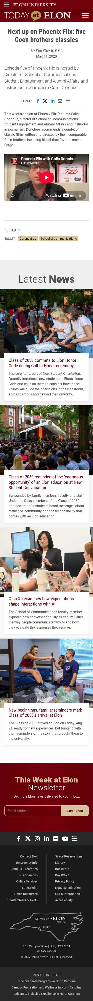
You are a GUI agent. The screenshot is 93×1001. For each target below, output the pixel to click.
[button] (6, 4)
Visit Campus (28, 875)
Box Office (62, 875)
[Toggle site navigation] (85, 15)
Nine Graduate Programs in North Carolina (47, 981)
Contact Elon (29, 856)
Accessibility (64, 900)
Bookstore (62, 869)
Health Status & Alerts (22, 900)
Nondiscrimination (68, 887)
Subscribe (75, 811)
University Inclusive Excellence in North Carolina (46, 994)
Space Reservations (68, 856)
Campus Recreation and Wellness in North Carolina (46, 987)
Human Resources (25, 894)
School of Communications (59, 238)
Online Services (27, 881)
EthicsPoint (30, 887)
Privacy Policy (64, 881)
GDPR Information (67, 894)
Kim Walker (44, 50)
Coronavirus (28, 238)
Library (60, 862)
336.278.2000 (46, 951)
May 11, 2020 (46, 56)
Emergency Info (27, 862)
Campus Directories (24, 869)
